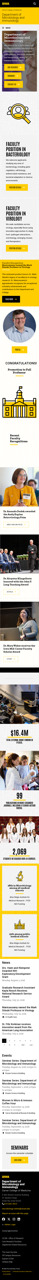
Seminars (11, 75)
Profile (18, 349)
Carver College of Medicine (12, 10)
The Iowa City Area (9, 1252)
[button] (34, 3)
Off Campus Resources (11, 1255)
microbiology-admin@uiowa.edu (16, 1208)
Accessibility (7, 1274)
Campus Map (7, 1262)
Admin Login (9, 1224)
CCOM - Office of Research (13, 1238)
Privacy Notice (6, 1271)
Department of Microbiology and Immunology (13, 17)
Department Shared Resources (14, 1245)
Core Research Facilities (12, 1242)
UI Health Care (11, 1017)
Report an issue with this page (15, 1213)
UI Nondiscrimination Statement (22, 1271)
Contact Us (12, 84)
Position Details (15, 187)
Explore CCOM (8, 1259)
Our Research (13, 67)
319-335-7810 (10, 1204)
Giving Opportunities (10, 1231)
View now (18, 1160)
